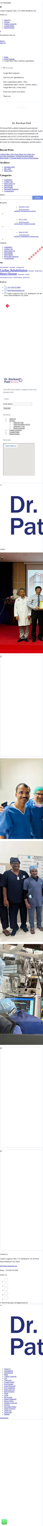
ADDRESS (21, 312)
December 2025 (9, 167)
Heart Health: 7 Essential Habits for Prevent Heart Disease (19, 158)
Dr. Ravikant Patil (24, 209)
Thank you (7, 1410)
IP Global (9, 68)
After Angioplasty (4, 267)
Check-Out (7, 1380)
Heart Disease (8, 273)
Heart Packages (14, 434)
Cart (5, 1378)
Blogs (6, 1374)
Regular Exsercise (17, 277)
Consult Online (14, 432)
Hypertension (21, 274)
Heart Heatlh (8, 187)
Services (12, 421)
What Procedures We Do (22, 424)
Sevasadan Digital (10, 1407)
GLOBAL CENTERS (21, 355)
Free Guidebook (9, 1388)
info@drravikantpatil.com (8, 1266)
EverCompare (8, 1384)
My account (8, 1397)
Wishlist (6, 1414)
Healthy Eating (38, 270)
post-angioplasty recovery (6, 277)
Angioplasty (8, 180)
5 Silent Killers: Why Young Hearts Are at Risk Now (17, 154)
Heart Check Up (9, 183)
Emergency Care (19, 426)
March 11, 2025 (23, 232)
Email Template (9, 59)
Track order (8, 1412)
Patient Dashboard (10, 1399)
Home (6, 57)
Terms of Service (9, 1409)
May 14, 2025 (23, 219)
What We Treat (18, 422)
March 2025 (8, 171)
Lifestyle (27, 274)
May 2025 (7, 169)
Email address (7, 404)
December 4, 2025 (24, 207)
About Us (12, 419)
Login (6, 1395)
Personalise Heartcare (11, 189)
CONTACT (21, 334)
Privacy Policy (9, 1401)
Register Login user (10, 1403)
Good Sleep (31, 270)
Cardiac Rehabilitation (14, 270)
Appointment (8, 1371)
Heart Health (8, 185)
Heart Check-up (9, 1390)
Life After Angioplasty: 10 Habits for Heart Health (16, 156)
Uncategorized (9, 191)
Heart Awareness (19, 428)
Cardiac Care (8, 182)
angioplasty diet (20, 267)
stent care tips (26, 277)
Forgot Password (9, 1386)
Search (2, 195)
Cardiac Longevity (15, 430)
